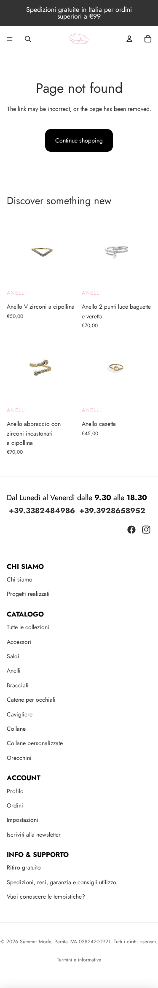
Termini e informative (79, 960)
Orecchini (19, 758)
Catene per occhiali (31, 699)
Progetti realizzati (28, 594)
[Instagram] (146, 530)
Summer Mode (35, 941)
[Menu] (9, 38)
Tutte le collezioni (28, 627)
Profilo (15, 791)
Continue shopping (79, 140)
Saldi (13, 656)
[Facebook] (131, 530)
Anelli (16, 292)
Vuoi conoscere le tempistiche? (46, 896)
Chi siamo (19, 579)
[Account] (129, 39)
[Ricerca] (28, 39)
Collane (16, 728)
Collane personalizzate (35, 743)
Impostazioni (22, 820)
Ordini (15, 805)
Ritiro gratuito (24, 867)
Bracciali (18, 685)
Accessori (19, 642)
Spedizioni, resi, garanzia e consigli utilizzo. (62, 882)
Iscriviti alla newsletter (34, 834)
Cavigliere (19, 714)
